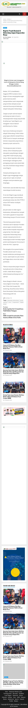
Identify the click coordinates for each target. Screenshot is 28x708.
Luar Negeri (8, 695)
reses (9, 302)
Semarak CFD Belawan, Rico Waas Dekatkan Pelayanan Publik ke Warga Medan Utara (14, 335)
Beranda (15, 693)
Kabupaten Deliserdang (13, 300)
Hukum (22, 699)
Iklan (6, 692)
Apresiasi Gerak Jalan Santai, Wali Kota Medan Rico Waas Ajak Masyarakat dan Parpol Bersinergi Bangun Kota (14, 360)
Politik (11, 701)
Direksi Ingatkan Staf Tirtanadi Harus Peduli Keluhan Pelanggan (13, 309)
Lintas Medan (7, 37)
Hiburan (4, 697)
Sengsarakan (15, 302)
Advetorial (11, 699)
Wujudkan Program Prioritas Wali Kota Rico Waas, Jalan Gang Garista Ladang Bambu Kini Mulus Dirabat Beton (14, 671)
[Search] (19, 14)
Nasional (15, 695)
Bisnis (5, 699)
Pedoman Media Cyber (15, 692)
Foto (14, 697)
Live (24, 14)
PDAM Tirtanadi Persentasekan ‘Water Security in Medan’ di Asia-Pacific (13, 315)
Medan (5, 27)
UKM (18, 697)
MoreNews (24, 704)
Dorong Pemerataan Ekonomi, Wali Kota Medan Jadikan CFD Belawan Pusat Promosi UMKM (14, 385)
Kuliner (10, 697)
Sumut (21, 695)
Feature (23, 697)
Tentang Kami (7, 693)
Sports (17, 699)
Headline (21, 693)
